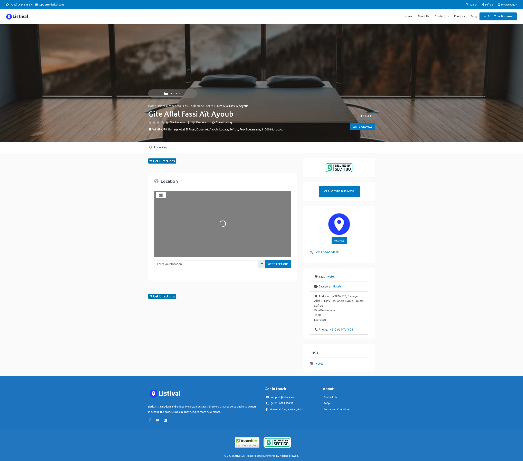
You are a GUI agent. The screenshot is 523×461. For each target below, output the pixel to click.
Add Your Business (499, 16)
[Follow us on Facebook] (151, 420)
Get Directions (278, 264)
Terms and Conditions (337, 409)
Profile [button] (339, 240)
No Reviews (178, 122)
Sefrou (488, 4)
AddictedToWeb (289, 455)
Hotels (175, 93)
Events (458, 16)
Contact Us (442, 16)
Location (160, 147)
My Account (508, 4)
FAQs (327, 403)
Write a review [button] (362, 126)
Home (408, 16)
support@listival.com (283, 397)
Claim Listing (224, 122)
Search (473, 4)
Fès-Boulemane (193, 106)
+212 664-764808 (327, 252)
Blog (474, 16)
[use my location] (262, 264)
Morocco (175, 106)
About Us (423, 16)
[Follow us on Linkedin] (166, 420)
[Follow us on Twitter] (158, 420)
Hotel (331, 276)
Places (162, 106)
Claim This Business (339, 191)
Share (367, 116)
